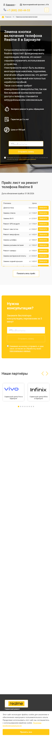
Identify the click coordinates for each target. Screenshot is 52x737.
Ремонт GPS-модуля (11, 224)
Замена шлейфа (9, 240)
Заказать (43, 207)
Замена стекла (9, 213)
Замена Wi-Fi (8, 218)
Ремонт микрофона (11, 234)
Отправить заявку (26, 152)
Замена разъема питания (13, 245)
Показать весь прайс (26, 273)
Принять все (26, 732)
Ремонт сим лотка (10, 229)
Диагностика (8, 208)
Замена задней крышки (13, 261)
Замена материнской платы (14, 256)
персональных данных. (27, 159)
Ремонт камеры (9, 251)
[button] (42, 373)
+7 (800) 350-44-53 (18, 10)
